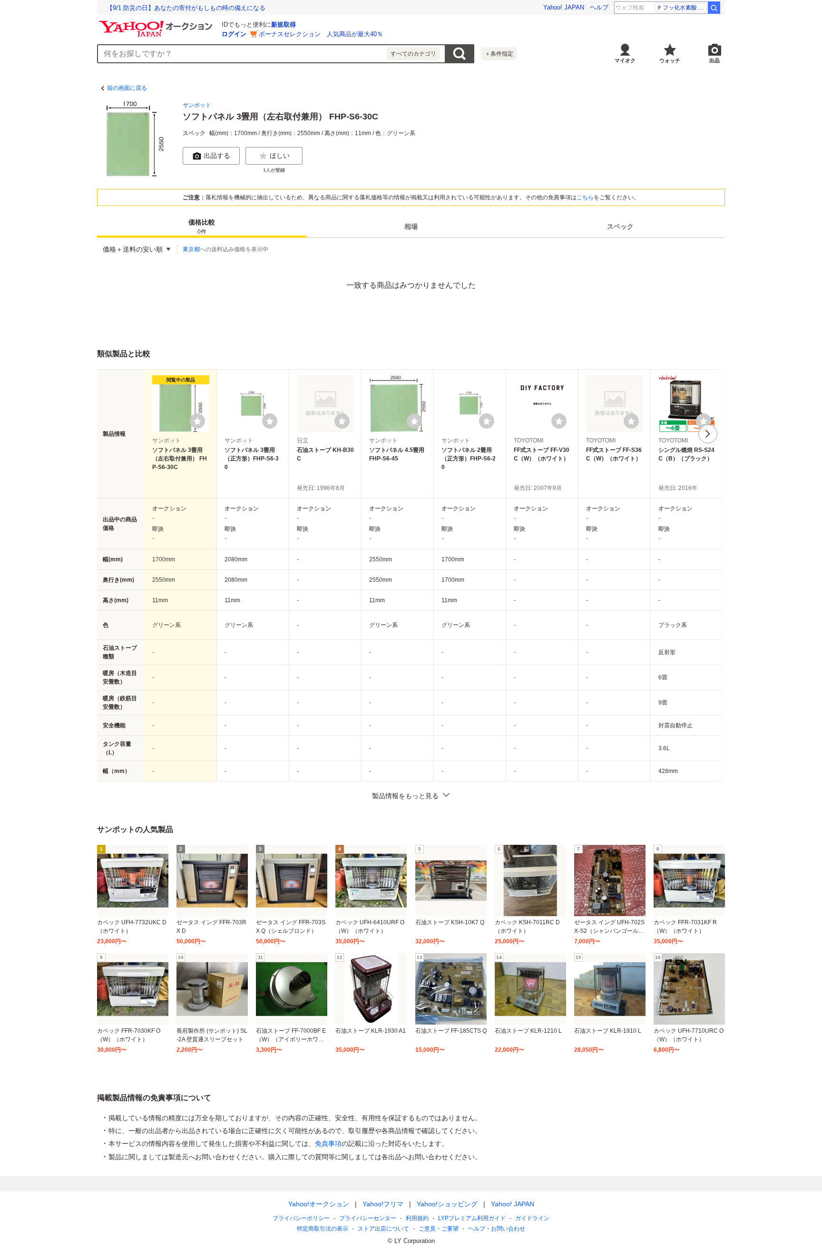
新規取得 (283, 24)
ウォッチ (669, 60)
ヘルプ (599, 7)
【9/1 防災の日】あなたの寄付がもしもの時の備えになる (186, 7)
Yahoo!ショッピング (447, 1204)
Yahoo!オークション (318, 1204)
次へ (707, 433)
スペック (620, 226)
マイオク (625, 60)
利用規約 (417, 1218)
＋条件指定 (499, 53)
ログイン (234, 34)
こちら (585, 197)
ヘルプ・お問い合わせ (496, 1228)
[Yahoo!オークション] (157, 23)
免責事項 (328, 1143)
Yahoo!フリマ (382, 1204)
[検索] (714, 7)
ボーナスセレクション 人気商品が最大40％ (321, 34)
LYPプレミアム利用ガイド (472, 1218)
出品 (714, 60)
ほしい (280, 155)
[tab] (201, 226)
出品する (217, 155)
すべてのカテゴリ (413, 53)
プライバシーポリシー (301, 1218)
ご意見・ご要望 (439, 1228)
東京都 (191, 249)
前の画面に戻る (127, 88)
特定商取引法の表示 (322, 1228)
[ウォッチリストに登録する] (197, 421)
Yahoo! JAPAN (563, 7)
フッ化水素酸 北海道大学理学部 (685, 7)
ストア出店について (383, 1228)
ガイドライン (532, 1218)
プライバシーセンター (367, 1218)
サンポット (197, 105)
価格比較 (201, 226)
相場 (411, 226)
